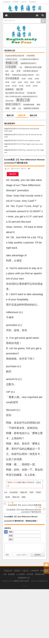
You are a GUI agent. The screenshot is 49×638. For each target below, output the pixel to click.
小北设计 (24, 586)
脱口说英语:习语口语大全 (14, 93)
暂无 (7, 75)
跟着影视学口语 (24, 578)
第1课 (24, 78)
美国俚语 (9, 89)
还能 (13, 108)
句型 (20, 67)
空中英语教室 (12, 78)
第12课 (21, 86)
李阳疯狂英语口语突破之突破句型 (23, 75)
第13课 (28, 86)
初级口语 (11, 63)
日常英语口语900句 (30, 71)
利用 (31, 492)
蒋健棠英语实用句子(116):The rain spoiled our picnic (22, 140)
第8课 (32, 82)
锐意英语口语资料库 (31, 108)
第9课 (38, 82)
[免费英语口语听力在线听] (24, 8)
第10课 (7, 86)
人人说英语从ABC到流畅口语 (29, 59)
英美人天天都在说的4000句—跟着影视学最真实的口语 (21, 96)
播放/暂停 (12, 174)
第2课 (30, 78)
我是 (12, 71)
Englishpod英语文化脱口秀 (14, 56)
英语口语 (23, 100)
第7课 (26, 82)
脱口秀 (19, 89)
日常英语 (15, 2)
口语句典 (29, 574)
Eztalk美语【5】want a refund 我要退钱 (24, 505)
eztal (8, 168)
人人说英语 (20, 574)
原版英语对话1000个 (28, 63)
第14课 (35, 86)
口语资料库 (32, 2)
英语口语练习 (12, 104)
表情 (7, 555)
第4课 (7, 82)
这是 (19, 108)
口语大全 (23, 2)
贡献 (7, 108)
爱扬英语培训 (43, 581)
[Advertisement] (24, 613)
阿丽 (23, 497)
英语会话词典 (9, 100)
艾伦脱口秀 (6, 2)
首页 (6, 15)
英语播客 (11, 574)
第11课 (14, 86)
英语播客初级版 (28, 104)
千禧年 (38, 492)
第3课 (37, 78)
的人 (37, 75)
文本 (18, 71)
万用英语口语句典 (11, 59)
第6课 (20, 82)
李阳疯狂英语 (40, 574)
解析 (38, 104)
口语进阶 (10, 66)
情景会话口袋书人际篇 (33, 67)
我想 (6, 71)
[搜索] (42, 15)
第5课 (13, 82)
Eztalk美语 (31, 56)
